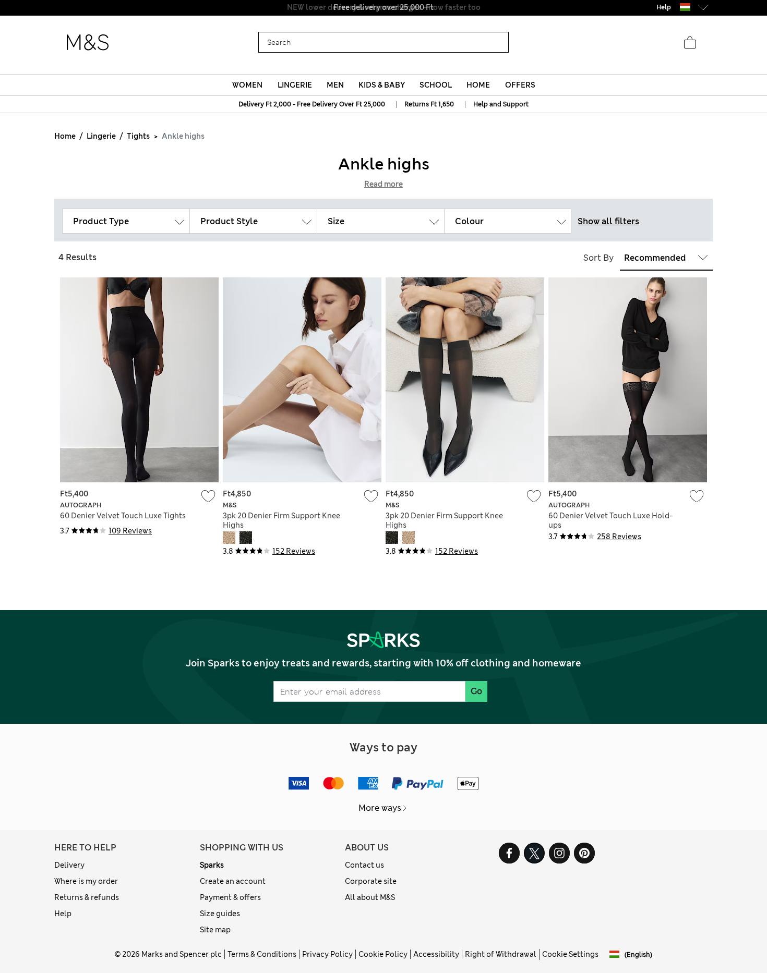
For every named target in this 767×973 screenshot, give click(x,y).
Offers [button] (520, 85)
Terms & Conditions (261, 954)
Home (65, 136)
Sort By (598, 257)
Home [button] (478, 85)
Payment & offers (230, 897)
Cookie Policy (383, 954)
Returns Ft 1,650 (429, 104)
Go (476, 691)
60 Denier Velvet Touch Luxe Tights (123, 515)
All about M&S (370, 897)
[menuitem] (247, 85)
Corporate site (371, 881)
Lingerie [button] (295, 85)
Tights (138, 136)
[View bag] (689, 42)
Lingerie (101, 136)
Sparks (212, 865)
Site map (215, 929)
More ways (379, 807)
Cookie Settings (570, 954)
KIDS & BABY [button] (381, 85)
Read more (383, 184)
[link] (685, 7)
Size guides (220, 913)
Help (62, 913)
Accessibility (436, 954)
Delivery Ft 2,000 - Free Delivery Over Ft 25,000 (311, 104)
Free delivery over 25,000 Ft (383, 7)
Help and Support (501, 104)
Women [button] (247, 85)
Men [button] (335, 85)
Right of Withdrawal (500, 954)
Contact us (364, 865)
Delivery (69, 865)
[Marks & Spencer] (88, 43)
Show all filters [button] (608, 221)
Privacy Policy (327, 954)
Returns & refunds (86, 897)
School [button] (436, 85)
